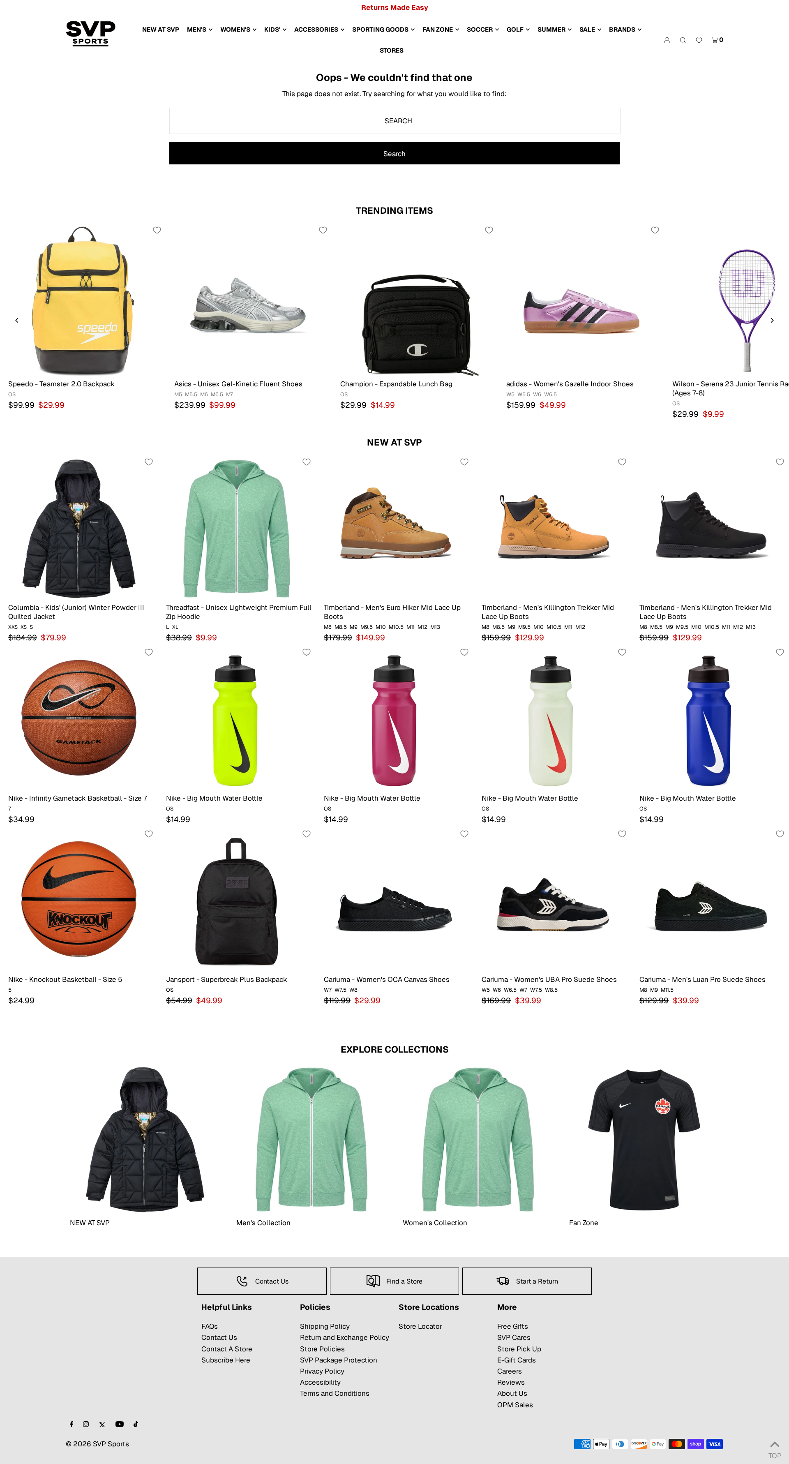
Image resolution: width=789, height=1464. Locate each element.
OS (12, 394)
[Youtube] (119, 1424)
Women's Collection (435, 1222)
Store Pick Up (519, 1348)
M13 (435, 626)
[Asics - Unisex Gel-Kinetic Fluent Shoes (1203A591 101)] (249, 300)
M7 (229, 394)
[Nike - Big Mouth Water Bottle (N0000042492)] (710, 718)
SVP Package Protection (338, 1360)
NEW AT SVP (394, 442)
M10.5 (396, 626)
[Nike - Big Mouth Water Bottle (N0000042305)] (552, 718)
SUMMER (551, 29)
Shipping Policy (325, 1326)
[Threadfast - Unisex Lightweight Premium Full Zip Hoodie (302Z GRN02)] (236, 528)
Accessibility (320, 1382)
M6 (204, 394)
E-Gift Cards (516, 1360)
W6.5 (550, 394)
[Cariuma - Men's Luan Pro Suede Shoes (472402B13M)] (710, 900)
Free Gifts (512, 1326)
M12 (422, 626)
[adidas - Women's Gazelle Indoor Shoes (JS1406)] (581, 300)
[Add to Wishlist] (157, 230)
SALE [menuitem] (587, 29)
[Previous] (17, 320)
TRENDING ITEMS (394, 210)
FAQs (209, 1326)
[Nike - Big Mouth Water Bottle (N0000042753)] (236, 718)
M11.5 (667, 989)
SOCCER (480, 29)
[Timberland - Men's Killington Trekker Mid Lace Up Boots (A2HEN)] (710, 528)
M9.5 (366, 626)
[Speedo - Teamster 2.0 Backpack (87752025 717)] (83, 300)
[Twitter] (102, 1424)
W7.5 (340, 989)
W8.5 (551, 989)
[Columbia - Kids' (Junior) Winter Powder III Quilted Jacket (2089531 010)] (79, 528)
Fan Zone (583, 1222)
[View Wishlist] (699, 40)
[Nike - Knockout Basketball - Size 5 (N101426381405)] (79, 900)
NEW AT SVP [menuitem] (160, 29)
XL (175, 626)
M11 (410, 626)
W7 (328, 989)
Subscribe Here (225, 1360)
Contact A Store (226, 1348)
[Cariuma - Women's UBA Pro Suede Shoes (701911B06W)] (552, 900)
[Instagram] (86, 1424)
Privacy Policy (322, 1371)
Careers (509, 1371)
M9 (354, 626)
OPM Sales (515, 1404)
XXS (13, 626)
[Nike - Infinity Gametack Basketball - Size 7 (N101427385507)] (79, 718)
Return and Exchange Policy (344, 1337)
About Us (512, 1393)
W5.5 (523, 394)
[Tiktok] (136, 1424)
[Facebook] (71, 1424)
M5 (178, 394)
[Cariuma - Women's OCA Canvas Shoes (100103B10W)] (394, 900)
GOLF (515, 29)
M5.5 (191, 394)
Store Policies (322, 1348)
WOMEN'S (235, 29)
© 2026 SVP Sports (97, 1443)
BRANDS (622, 29)
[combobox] (395, 121)
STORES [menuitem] (392, 50)
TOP (774, 1453)
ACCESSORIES (316, 29)
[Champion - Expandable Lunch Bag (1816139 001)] (415, 300)
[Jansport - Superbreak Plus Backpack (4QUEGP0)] (236, 900)
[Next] (771, 320)
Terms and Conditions (334, 1393)
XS (24, 626)
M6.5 (217, 394)
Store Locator (420, 1326)
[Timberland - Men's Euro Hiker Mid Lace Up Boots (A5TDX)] (394, 528)
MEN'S (196, 29)
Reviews (511, 1382)
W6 (537, 394)
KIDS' (272, 29)
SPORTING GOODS (380, 29)
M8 (328, 626)
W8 (353, 989)
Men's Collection (263, 1222)
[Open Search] (683, 40)
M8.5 (341, 626)
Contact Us (219, 1337)
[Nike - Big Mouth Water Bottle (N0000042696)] (394, 718)
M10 (381, 626)
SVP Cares (514, 1337)
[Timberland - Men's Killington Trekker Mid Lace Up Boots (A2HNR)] (552, 528)
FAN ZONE (437, 29)
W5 (510, 394)
